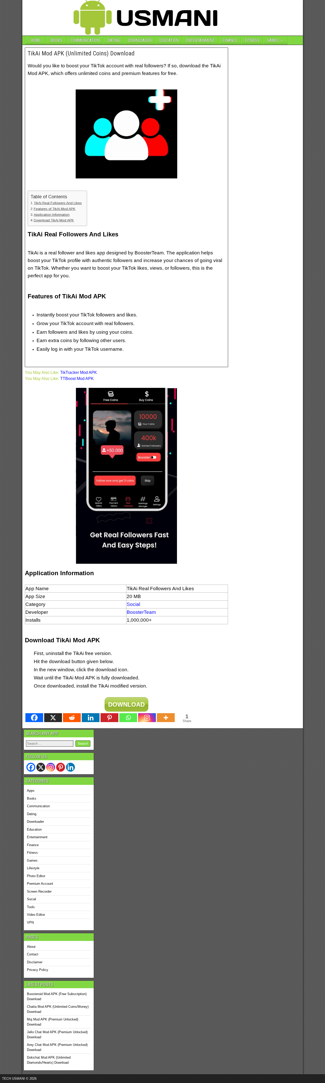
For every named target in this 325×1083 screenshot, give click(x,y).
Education (34, 829)
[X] (53, 717)
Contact (32, 954)
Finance (33, 845)
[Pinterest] (109, 717)
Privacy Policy (37, 970)
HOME (35, 40)
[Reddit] (72, 717)
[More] (166, 717)
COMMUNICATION (85, 40)
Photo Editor (36, 876)
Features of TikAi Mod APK (54, 209)
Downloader (35, 821)
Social (31, 899)
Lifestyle (33, 868)
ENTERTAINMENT (200, 40)
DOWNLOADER (140, 40)
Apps (31, 790)
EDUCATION (168, 40)
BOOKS (56, 40)
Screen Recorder (39, 891)
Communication (38, 806)
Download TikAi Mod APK (54, 220)
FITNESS (252, 40)
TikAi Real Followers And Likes (58, 203)
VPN (30, 922)
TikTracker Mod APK (78, 372)
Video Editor (36, 915)
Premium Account (40, 884)
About (31, 947)
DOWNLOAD (126, 704)
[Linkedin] (91, 717)
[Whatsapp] (128, 717)
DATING (113, 40)
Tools (31, 907)
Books (31, 798)
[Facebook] (34, 717)
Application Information (52, 215)
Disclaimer (34, 962)
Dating (31, 814)
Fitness (32, 853)
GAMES (273, 40)
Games (32, 860)
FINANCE (229, 40)
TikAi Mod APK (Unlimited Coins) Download (81, 53)
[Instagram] (147, 717)
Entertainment (37, 837)
